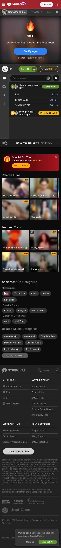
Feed (48, 12)
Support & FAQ (38, 431)
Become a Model (11, 431)
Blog (8, 392)
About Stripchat (13, 386)
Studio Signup (9, 436)
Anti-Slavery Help (40, 415)
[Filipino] (6, 293)
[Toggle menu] (3, 4)
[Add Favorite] (5, 69)
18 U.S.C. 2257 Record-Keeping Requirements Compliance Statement (29, 521)
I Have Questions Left (18, 451)
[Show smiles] (48, 78)
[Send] (56, 78)
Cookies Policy (39, 403)
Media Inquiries (13, 403)
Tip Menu (49, 86)
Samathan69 (10, 282)
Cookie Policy (36, 536)
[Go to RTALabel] (6, 502)
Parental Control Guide (42, 409)
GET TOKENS (21, 166)
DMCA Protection (40, 442)
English (46, 371)
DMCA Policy (38, 398)
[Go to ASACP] (18, 502)
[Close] (56, 157)
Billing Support (38, 436)
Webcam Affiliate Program (15, 442)
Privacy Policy (38, 386)
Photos (36, 12)
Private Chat (47, 113)
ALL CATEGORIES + (15, 355)
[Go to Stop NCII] (21, 510)
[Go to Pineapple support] (5, 510)
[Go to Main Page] (19, 4)
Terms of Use (38, 392)
